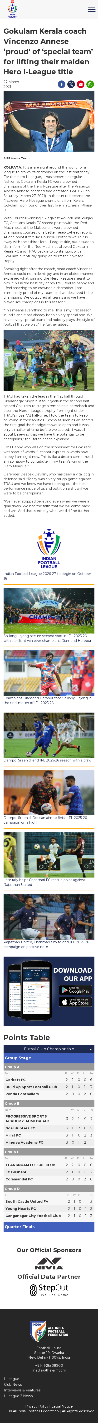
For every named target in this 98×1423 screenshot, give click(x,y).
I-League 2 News (18, 1396)
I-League (11, 1379)
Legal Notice (62, 1406)
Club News (13, 1384)
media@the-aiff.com (49, 1370)
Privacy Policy (36, 1406)
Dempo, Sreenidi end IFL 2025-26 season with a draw (47, 760)
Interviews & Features (22, 1390)
